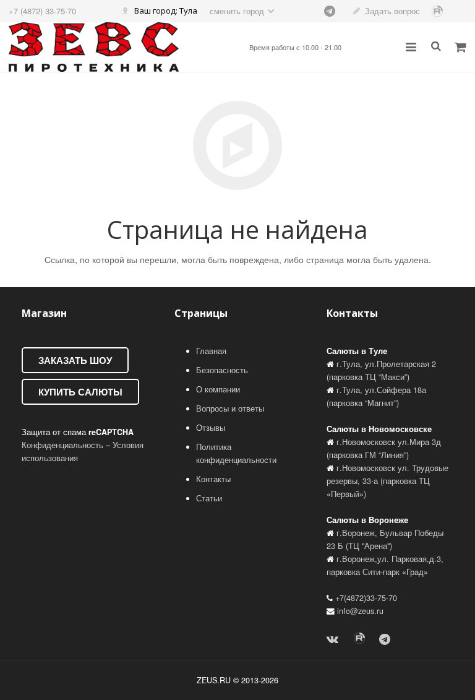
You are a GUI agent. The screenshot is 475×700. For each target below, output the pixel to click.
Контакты (213, 479)
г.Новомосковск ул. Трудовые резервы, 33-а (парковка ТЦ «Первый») (387, 480)
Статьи (209, 498)
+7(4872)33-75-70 (366, 597)
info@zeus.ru (360, 610)
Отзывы (210, 427)
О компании (218, 389)
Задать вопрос (392, 11)
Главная (211, 350)
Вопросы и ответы (230, 408)
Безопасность (222, 370)
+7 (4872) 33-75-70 (42, 11)
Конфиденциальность (62, 445)
